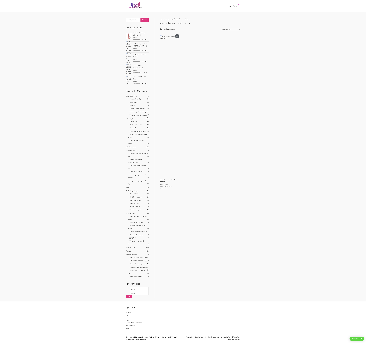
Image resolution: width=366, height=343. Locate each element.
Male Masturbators (132, 150)
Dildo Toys (129, 118)
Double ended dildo (136, 125)
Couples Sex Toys (131, 96)
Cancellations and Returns (134, 323)
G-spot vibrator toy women (138, 264)
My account (129, 315)
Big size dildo (134, 121)
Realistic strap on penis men (138, 231)
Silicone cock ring (135, 206)
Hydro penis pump (135, 200)
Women (128, 251)
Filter (129, 296)
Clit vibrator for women (137, 261)
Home (162, 19)
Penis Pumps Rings (132, 191)
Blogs (128, 328)
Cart (127, 317)
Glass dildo (133, 128)
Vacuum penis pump (136, 210)
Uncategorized (130, 247)
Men (127, 187)
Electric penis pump (136, 197)
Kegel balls (133, 105)
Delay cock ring (134, 194)
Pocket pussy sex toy (136, 171)
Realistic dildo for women (138, 131)
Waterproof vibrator (136, 276)
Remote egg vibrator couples (139, 112)
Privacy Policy (130, 325)
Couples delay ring (135, 99)
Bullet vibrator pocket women (139, 257)
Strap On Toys (130, 213)
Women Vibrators (131, 254)
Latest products (131, 147)
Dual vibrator (134, 102)
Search (144, 20)
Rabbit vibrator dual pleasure (139, 267)
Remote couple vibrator (137, 108)
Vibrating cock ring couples (138, 115)
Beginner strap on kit (136, 222)
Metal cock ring (134, 203)
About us (128, 312)
